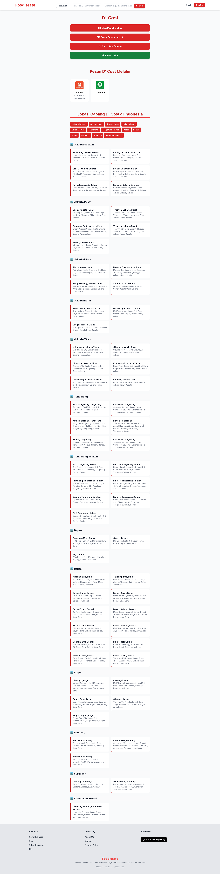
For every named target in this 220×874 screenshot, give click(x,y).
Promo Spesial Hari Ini (112, 37)
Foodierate (25, 5)
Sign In (189, 5)
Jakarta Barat (129, 124)
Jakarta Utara (113, 124)
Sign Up (199, 5)
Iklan (31, 849)
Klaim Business (36, 837)
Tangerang (93, 130)
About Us (89, 837)
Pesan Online (111, 55)
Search (139, 6)
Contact (88, 841)
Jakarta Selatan (79, 124)
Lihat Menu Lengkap (112, 28)
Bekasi (136, 130)
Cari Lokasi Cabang (112, 46)
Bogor (74, 135)
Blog (31, 841)
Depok (126, 130)
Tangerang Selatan (110, 130)
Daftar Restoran (36, 845)
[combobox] (87, 6)
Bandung (85, 135)
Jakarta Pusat (96, 124)
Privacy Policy (91, 845)
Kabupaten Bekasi (114, 135)
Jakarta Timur (78, 130)
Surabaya (97, 135)
